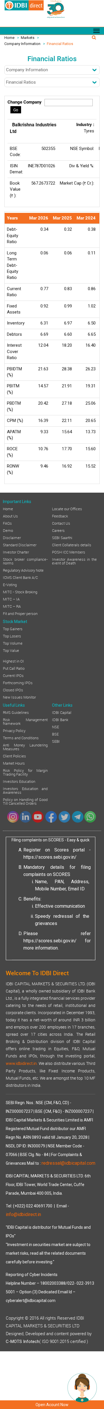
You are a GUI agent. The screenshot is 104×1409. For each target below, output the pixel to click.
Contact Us (61, 523)
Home (9, 37)
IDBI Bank (60, 719)
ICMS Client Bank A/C (20, 577)
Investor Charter (16, 551)
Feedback (60, 515)
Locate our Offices (67, 508)
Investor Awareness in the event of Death (74, 561)
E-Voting (10, 584)
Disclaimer (12, 537)
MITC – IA (11, 598)
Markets (27, 37)
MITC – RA (12, 606)
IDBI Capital (61, 712)
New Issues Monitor (19, 697)
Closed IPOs (13, 689)
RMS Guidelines (16, 712)
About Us (10, 515)
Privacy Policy (14, 730)
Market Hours (14, 763)
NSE (55, 726)
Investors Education (19, 781)
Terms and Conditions (21, 737)
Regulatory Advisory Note (23, 570)
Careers (58, 530)
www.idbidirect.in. (22, 1063)
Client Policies (14, 755)
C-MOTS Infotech (22, 1341)
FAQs (7, 523)
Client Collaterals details (71, 544)
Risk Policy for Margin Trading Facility (25, 772)
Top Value (11, 650)
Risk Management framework (25, 721)
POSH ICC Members (68, 551)
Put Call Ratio (14, 668)
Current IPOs (13, 675)
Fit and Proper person (20, 613)
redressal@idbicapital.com (68, 1163)
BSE (55, 733)
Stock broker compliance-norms (25, 561)
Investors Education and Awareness (25, 790)
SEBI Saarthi (62, 537)
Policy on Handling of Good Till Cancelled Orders (25, 801)
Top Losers (12, 635)
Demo (8, 530)
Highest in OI (13, 660)
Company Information (22, 44)
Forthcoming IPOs (18, 682)
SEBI (56, 741)
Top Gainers (13, 628)
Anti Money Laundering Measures (25, 746)
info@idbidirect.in (23, 1214)
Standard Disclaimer (19, 544)
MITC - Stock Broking (20, 591)
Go (15, 109)
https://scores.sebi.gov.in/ (50, 857)
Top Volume (13, 643)
